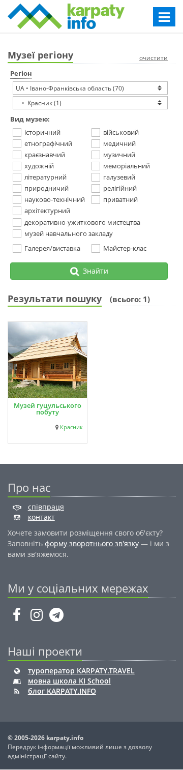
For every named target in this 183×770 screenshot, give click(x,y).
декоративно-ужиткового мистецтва (82, 222)
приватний (120, 199)
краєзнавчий (44, 154)
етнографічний (48, 143)
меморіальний (126, 165)
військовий (121, 132)
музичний (119, 154)
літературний (45, 177)
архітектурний (47, 210)
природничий (46, 188)
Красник (71, 427)
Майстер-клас (124, 248)
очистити (153, 57)
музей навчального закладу (68, 233)
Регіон (21, 73)
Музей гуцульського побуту (47, 409)
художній (39, 165)
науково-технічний (52, 199)
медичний (119, 143)
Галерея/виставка (52, 248)
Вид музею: (30, 119)
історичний (42, 132)
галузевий (119, 177)
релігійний (120, 188)
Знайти (93, 271)
